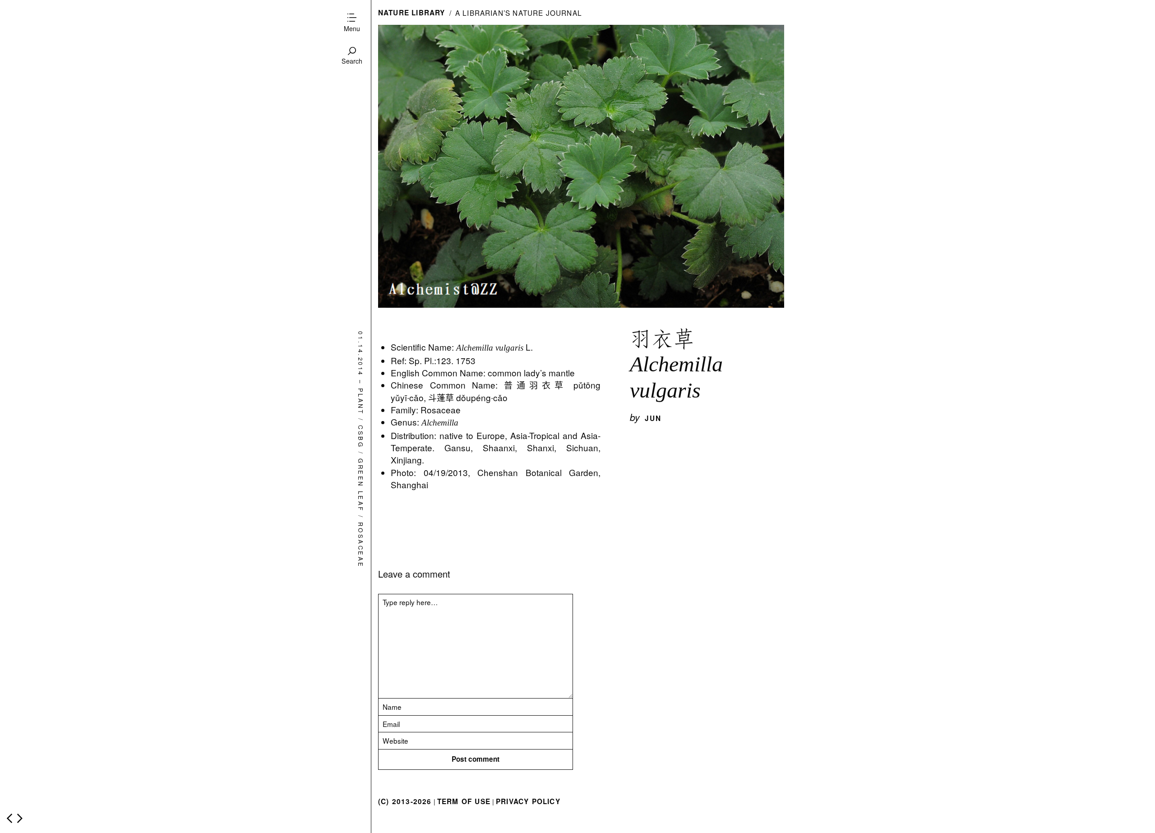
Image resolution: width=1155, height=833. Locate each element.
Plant (360, 401)
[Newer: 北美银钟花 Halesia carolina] (9, 818)
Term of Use (463, 801)
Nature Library (411, 13)
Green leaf (360, 485)
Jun (653, 418)
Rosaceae (360, 545)
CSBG (360, 436)
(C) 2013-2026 (405, 801)
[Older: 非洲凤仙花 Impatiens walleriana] (19, 818)
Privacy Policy (528, 801)
